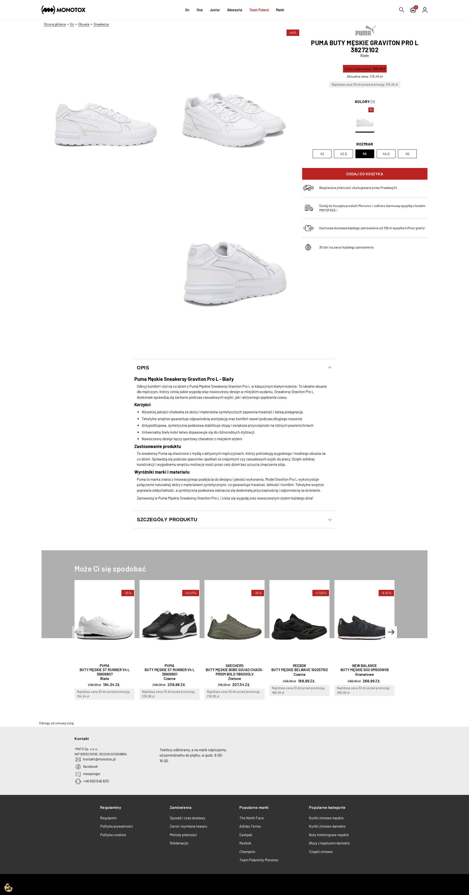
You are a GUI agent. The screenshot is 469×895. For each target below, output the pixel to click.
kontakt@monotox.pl (99, 759)
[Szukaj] (401, 9)
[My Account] (424, 9)
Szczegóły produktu (167, 519)
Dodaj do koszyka (364, 173)
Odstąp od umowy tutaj (56, 723)
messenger (91, 773)
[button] (78, 632)
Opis (143, 367)
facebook (90, 766)
